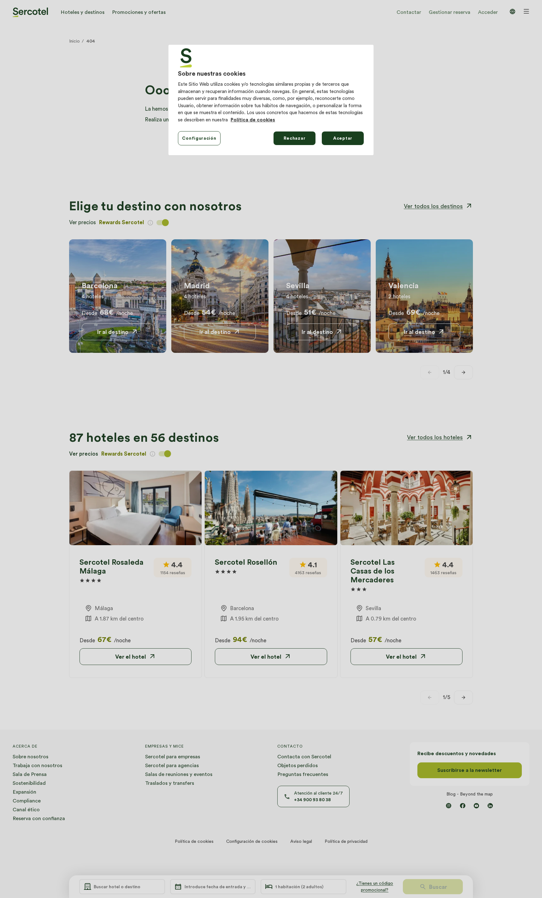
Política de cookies (253, 120)
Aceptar (342, 138)
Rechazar (295, 138)
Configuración (199, 138)
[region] (271, 100)
